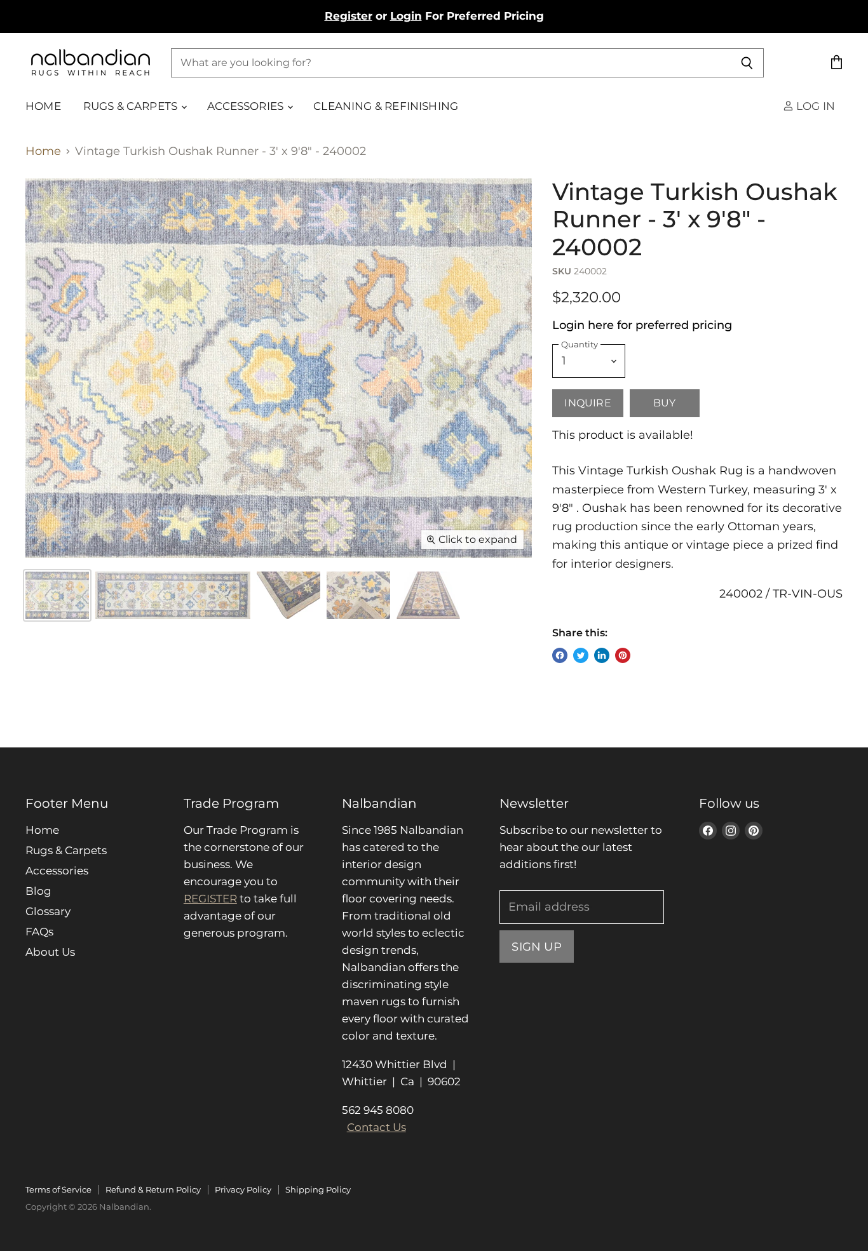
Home (43, 106)
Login (406, 16)
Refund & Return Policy (153, 1189)
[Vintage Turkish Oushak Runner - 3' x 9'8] (288, 595)
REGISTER (210, 898)
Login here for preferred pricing (642, 325)
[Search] (747, 62)
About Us (50, 952)
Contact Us (376, 1127)
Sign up (536, 946)
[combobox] (450, 62)
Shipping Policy (318, 1189)
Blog (38, 891)
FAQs (39, 931)
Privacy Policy (243, 1189)
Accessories (246, 106)
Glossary (48, 911)
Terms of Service (58, 1189)
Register (348, 16)
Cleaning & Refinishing (385, 106)
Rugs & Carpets (131, 106)
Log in (814, 106)
